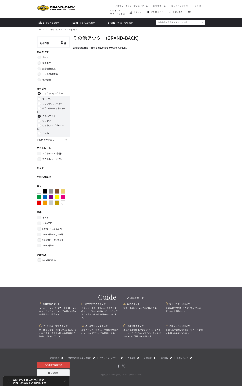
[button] (36, 381)
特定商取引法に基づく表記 (79, 358)
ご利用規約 (55, 358)
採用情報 (164, 358)
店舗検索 (131, 358)
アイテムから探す (83, 22)
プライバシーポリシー (109, 358)
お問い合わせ (182, 358)
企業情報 (148, 358)
